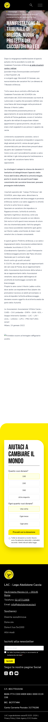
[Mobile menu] (40, 5)
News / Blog (25, 11)
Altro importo (24, 497)
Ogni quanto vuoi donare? (20, 503)
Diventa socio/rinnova (15, 617)
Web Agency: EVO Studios (26, 718)
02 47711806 (22, 599)
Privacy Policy (9, 718)
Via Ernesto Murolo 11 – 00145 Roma (21, 593)
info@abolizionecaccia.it (23, 604)
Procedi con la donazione (24, 532)
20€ (24, 483)
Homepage (12, 11)
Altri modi (9, 632)
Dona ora (9, 622)
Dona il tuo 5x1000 (14, 627)
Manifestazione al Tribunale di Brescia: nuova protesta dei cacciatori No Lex (22, 16)
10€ (24, 476)
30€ (24, 490)
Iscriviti (9, 661)
